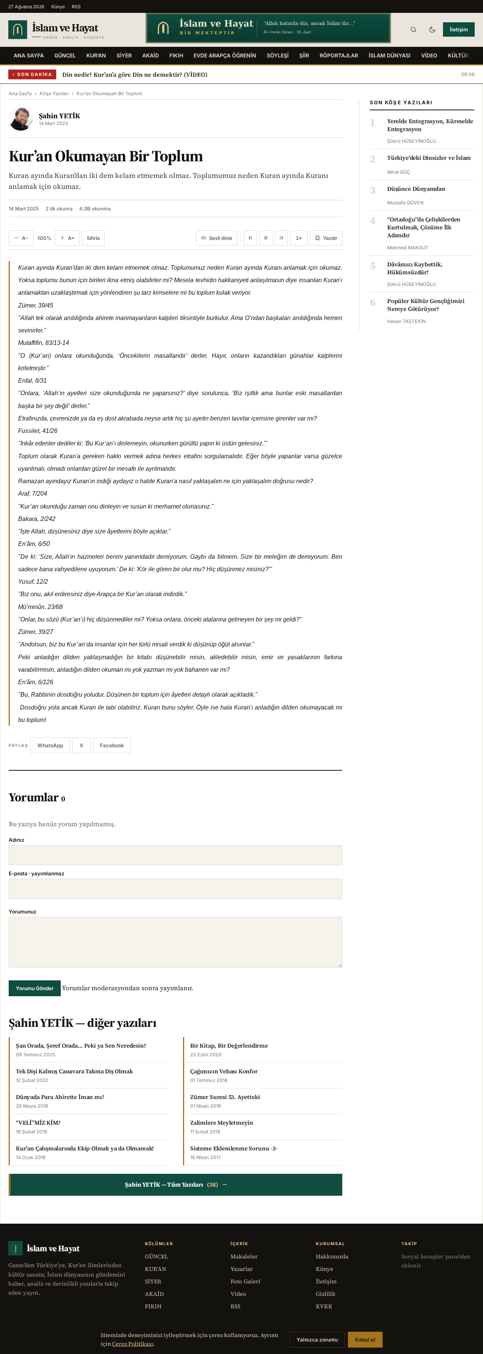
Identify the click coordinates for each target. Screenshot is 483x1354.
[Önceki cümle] (250, 238)
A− (25, 238)
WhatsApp (50, 745)
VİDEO (429, 55)
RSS (76, 6)
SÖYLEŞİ (278, 55)
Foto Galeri (245, 1281)
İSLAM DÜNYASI (390, 55)
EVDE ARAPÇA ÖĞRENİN (225, 55)
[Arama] (413, 29)
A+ (71, 238)
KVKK (324, 1306)
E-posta (37, 873)
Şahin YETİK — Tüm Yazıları (176, 1185)
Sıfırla (93, 238)
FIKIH (176, 55)
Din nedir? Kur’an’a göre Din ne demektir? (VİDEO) (135, 74)
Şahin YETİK (59, 116)
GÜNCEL (65, 55)
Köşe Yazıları (54, 93)
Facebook (112, 745)
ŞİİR (304, 55)
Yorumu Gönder (35, 988)
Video (238, 1294)
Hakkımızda (332, 1256)
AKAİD (150, 55)
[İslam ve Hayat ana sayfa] (69, 29)
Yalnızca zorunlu (317, 1340)
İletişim (459, 29)
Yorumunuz (23, 912)
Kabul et (365, 1340)
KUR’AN (96, 55)
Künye (58, 6)
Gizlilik (325, 1294)
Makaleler (244, 1256)
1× (299, 238)
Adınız (17, 840)
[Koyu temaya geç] (432, 29)
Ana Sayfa (29, 55)
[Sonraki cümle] (281, 238)
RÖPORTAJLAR (339, 55)
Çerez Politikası (132, 1344)
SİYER (124, 55)
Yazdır (330, 238)
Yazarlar (242, 1269)
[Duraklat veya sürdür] (265, 238)
